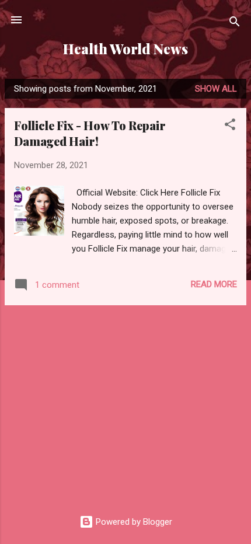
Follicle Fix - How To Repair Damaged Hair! (90, 133)
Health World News (125, 49)
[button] (230, 126)
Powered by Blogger (132, 522)
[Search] (235, 23)
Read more (214, 284)
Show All (216, 88)
